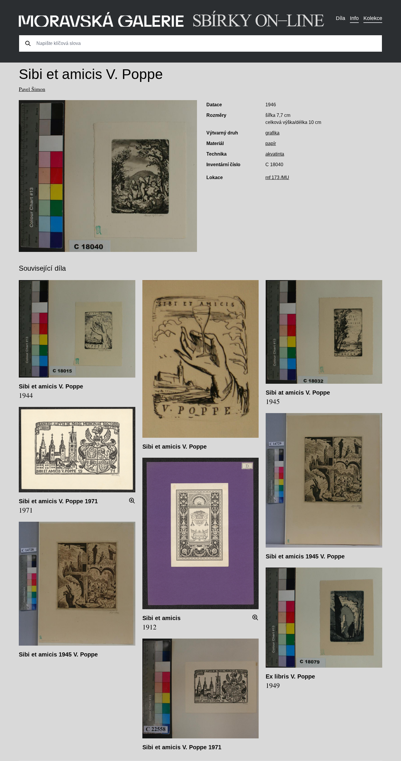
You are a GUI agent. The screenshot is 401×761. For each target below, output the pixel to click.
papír (270, 143)
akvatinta (274, 153)
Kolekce (372, 18)
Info (354, 18)
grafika (272, 132)
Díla (340, 18)
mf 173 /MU (277, 177)
